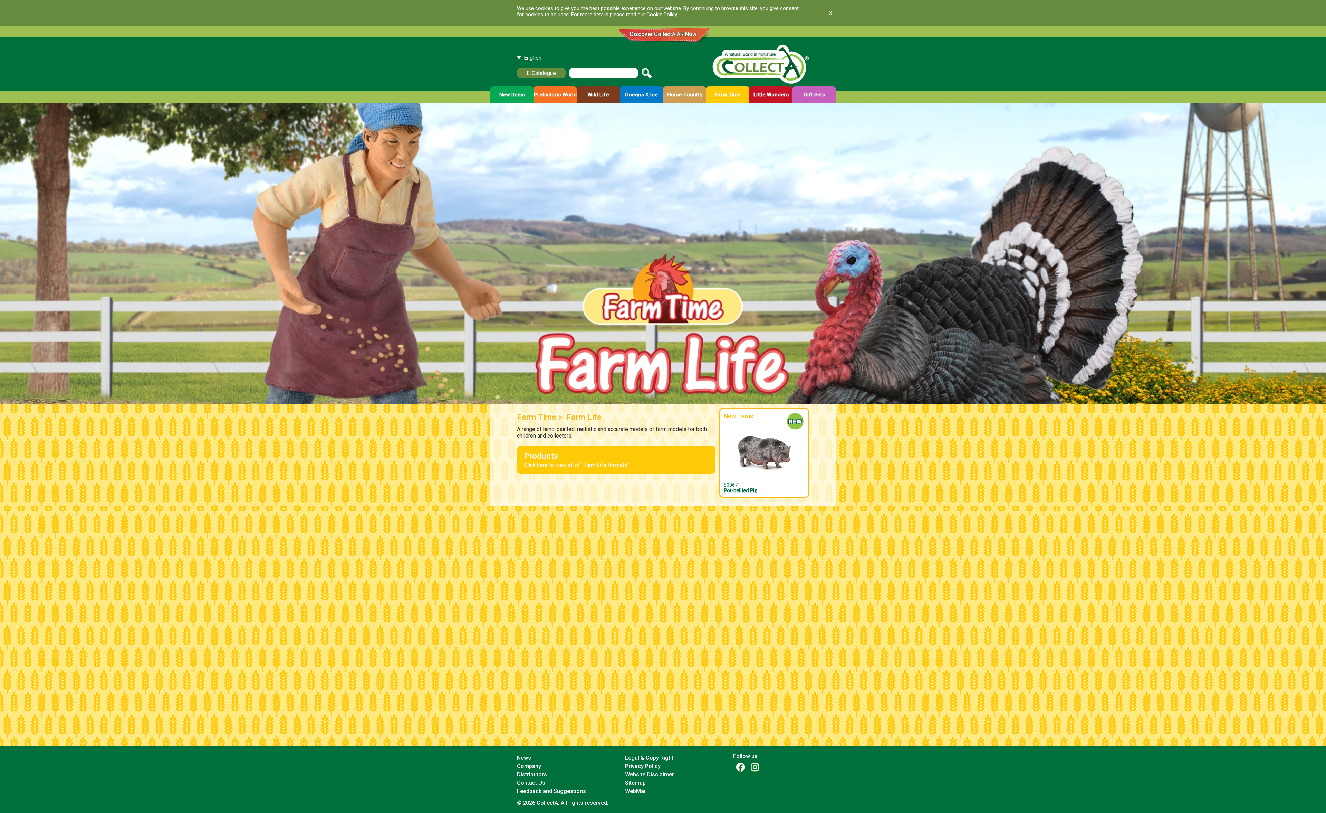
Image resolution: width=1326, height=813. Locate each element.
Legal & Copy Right (649, 758)
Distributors (532, 774)
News (524, 758)
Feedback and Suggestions (551, 791)
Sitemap (635, 782)
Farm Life (584, 417)
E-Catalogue (541, 73)
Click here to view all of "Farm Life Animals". (577, 459)
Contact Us (531, 782)
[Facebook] (740, 766)
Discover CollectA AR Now (663, 34)
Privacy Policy (643, 766)
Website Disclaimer (649, 774)
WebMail (636, 791)
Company (529, 766)
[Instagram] (755, 766)
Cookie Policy (661, 14)
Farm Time (536, 417)
